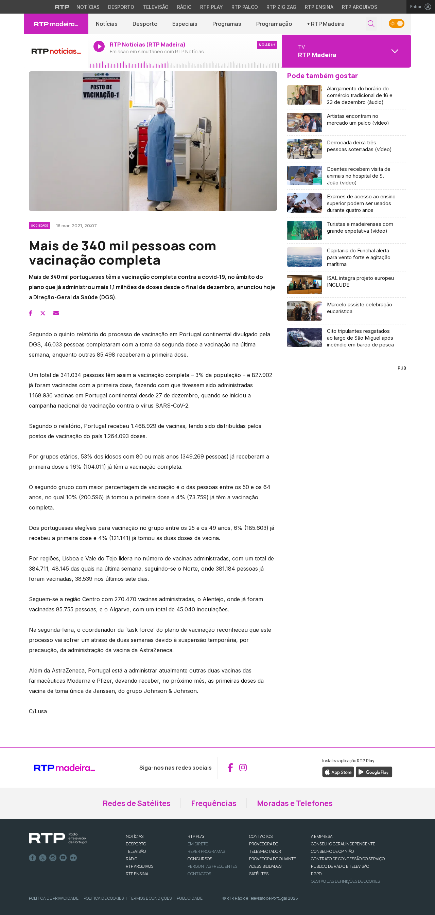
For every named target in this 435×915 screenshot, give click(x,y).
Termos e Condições (150, 898)
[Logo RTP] (58, 838)
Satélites (258, 874)
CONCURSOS (200, 859)
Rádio (184, 7)
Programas (226, 24)
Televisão (156, 7)
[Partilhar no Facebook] (30, 313)
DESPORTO (136, 844)
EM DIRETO (198, 844)
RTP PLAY (196, 836)
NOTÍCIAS (134, 836)
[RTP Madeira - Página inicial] (56, 24)
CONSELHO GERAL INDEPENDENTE (343, 844)
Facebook (32, 858)
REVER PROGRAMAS (206, 851)
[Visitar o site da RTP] (62, 7)
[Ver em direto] (56, 51)
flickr (73, 858)
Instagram (53, 858)
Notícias (88, 7)
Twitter (43, 858)
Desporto (121, 7)
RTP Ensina (319, 7)
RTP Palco (244, 7)
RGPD (316, 874)
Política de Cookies (104, 898)
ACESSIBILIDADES (265, 866)
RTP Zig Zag (281, 7)
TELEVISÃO (136, 851)
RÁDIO (131, 859)
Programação (274, 24)
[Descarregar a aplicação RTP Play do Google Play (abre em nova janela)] (374, 771)
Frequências (214, 803)
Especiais (184, 24)
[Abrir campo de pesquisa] (371, 24)
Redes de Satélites (137, 803)
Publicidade (190, 898)
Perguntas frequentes (212, 866)
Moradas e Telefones (295, 803)
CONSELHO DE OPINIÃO (332, 851)
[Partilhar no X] (43, 313)
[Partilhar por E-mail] (56, 313)
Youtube (63, 858)
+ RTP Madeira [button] (326, 24)
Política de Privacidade (54, 898)
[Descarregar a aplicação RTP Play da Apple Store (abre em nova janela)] (338, 771)
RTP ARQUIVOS (139, 866)
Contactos (199, 874)
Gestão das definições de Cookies (345, 881)
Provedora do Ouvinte (272, 859)
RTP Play (211, 7)
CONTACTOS (261, 836)
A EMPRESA (321, 836)
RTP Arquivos (359, 7)
